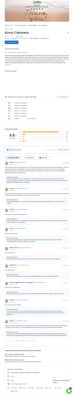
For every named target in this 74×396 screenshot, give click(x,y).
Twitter (32, 388)
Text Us (13, 376)
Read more (8, 65)
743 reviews (19, 36)
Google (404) (30, 158)
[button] (6, 341)
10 (28, 341)
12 (33, 341)
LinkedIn (41, 388)
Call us (12, 380)
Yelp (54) (44, 158)
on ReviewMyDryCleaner (20, 162)
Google (15, 388)
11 (30, 341)
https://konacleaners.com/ (19, 384)
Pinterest (15, 391)
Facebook (23, 388)
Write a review (12, 42)
